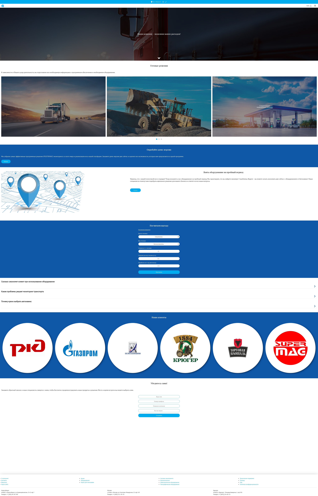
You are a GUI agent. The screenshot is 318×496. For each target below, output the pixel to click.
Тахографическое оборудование (169, 484)
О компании (4, 478)
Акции (82, 478)
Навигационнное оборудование (169, 482)
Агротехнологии (165, 480)
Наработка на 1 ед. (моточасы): (147, 262)
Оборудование (85, 480)
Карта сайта (4, 484)
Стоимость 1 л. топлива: (145, 248)
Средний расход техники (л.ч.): (147, 255)
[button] (157, 139)
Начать (6, 161)
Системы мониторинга (166, 478)
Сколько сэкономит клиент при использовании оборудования (28, 281)
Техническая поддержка (247, 478)
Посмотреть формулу (144, 230)
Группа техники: (143, 233)
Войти (308, 6)
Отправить (159, 415)
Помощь (242, 480)
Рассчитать (159, 272)
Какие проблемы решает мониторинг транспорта (22, 291)
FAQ (241, 482)
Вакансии (4, 482)
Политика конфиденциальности (249, 484)
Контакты (4, 480)
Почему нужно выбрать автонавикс (16, 301)
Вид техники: (142, 241)
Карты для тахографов (87, 482)
